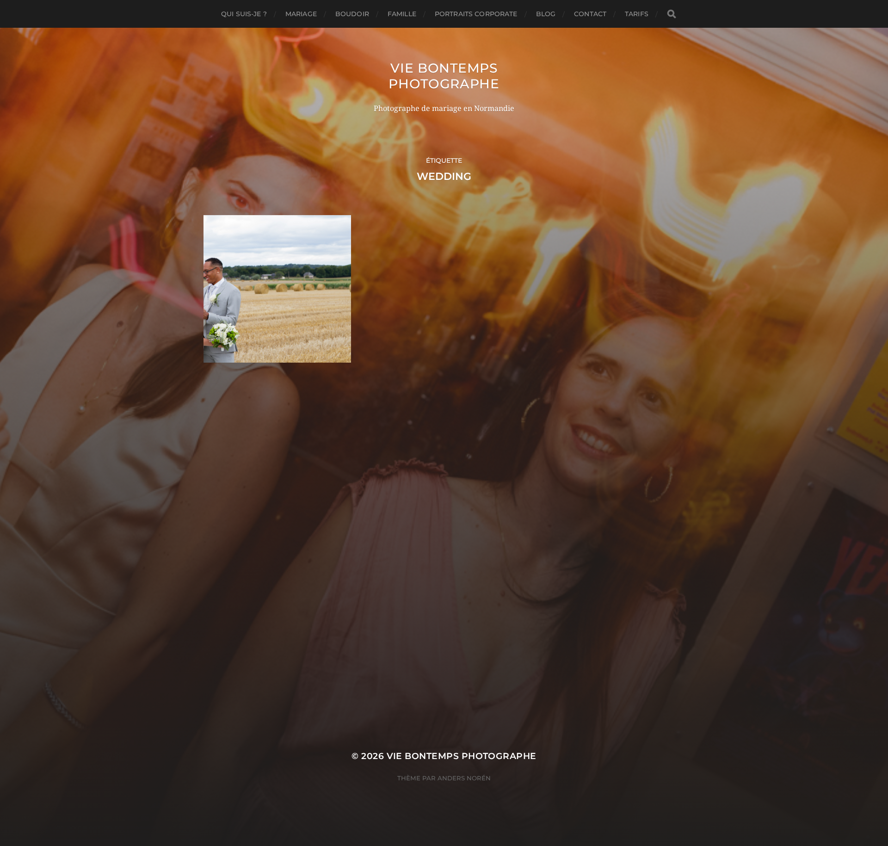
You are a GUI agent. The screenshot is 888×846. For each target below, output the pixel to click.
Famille (402, 14)
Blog (546, 14)
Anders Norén (464, 778)
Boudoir (352, 14)
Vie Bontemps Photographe (444, 76)
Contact (590, 14)
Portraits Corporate (476, 14)
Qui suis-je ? (244, 14)
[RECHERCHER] (671, 14)
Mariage (301, 14)
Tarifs (636, 14)
